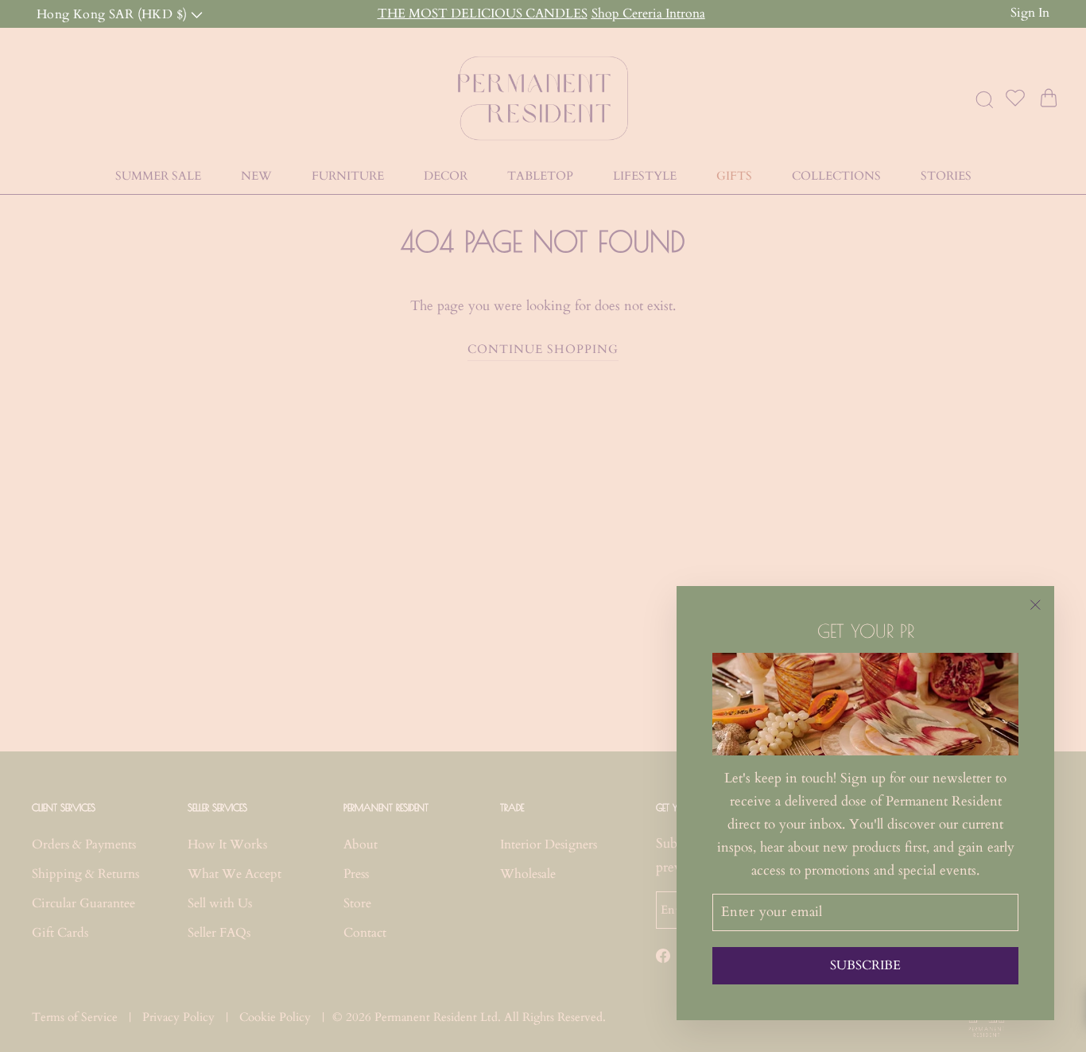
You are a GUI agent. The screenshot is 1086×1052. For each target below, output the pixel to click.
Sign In (1029, 12)
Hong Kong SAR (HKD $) (114, 13)
